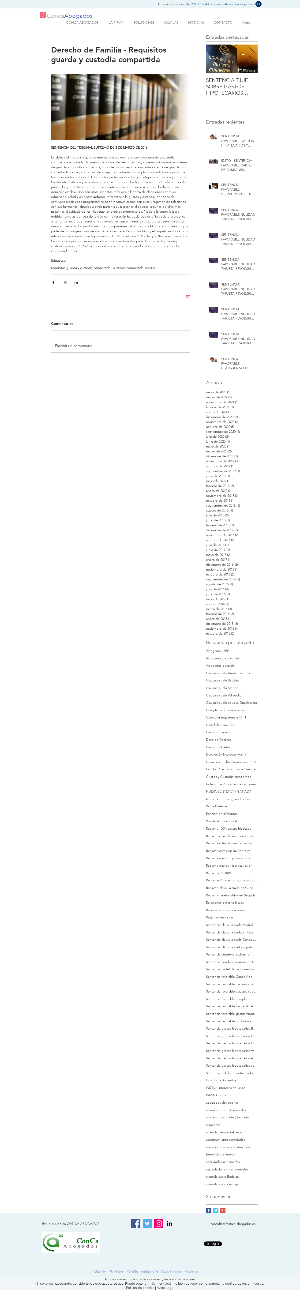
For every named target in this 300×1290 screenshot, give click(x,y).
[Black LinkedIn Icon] (169, 1223)
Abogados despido (220, 665)
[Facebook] (135, 1223)
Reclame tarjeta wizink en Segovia (230, 895)
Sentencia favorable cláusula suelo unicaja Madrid (232, 991)
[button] (258, 4)
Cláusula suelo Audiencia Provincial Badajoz (232, 673)
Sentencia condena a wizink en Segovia (232, 962)
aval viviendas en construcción (228, 1147)
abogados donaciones (222, 1102)
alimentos (213, 1125)
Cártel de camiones (220, 725)
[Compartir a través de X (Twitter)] (65, 282)
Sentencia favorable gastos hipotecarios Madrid (232, 1014)
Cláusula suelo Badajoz (222, 680)
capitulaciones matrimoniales (227, 1169)
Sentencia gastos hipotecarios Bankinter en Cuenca (232, 1028)
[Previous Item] (213, 59)
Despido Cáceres (218, 739)
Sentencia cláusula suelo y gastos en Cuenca (232, 947)
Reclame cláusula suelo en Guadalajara (232, 888)
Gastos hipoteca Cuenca (237, 769)
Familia (211, 769)
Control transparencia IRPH (226, 717)
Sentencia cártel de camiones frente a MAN (232, 969)
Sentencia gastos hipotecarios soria (232, 1065)
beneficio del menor (221, 1154)
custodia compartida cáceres (134, 268)
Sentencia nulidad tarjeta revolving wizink (232, 1073)
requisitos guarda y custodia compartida (80, 268)
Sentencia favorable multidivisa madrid (232, 1021)
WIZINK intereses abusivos (225, 1088)
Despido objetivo (218, 747)
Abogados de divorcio (222, 658)
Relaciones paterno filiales (225, 902)
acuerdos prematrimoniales (226, 1110)
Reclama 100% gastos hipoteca (228, 828)
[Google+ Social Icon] (222, 1210)
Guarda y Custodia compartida (228, 777)
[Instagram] (158, 1223)
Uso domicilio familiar (221, 1080)
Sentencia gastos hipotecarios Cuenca (232, 1043)
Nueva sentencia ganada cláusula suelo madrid (232, 799)
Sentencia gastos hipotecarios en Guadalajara (232, 1058)
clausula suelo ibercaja (222, 1184)
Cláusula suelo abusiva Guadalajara (231, 702)
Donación (213, 762)
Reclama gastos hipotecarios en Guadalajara (232, 865)
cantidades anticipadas (223, 1162)
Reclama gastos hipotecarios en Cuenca (232, 858)
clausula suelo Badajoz (222, 1176)
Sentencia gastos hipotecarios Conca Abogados (232, 1036)
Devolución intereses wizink (226, 754)
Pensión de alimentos (221, 814)
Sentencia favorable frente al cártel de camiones (232, 1006)
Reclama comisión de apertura (228, 851)
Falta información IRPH (239, 762)
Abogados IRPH (217, 651)
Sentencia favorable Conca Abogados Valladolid (232, 976)
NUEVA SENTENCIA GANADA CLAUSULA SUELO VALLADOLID (232, 791)
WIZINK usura (216, 1095)
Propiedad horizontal (221, 821)
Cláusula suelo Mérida (222, 688)
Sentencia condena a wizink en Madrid (232, 954)
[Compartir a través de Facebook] (53, 282)
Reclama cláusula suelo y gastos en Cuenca (232, 843)
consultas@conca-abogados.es (233, 4)
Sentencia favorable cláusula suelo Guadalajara (232, 984)
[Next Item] (250, 59)
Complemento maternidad (225, 710)
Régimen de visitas (219, 917)
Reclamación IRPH (219, 873)
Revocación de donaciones (225, 910)
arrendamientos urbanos (224, 1132)
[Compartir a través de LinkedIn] (76, 282)
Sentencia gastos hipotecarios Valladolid (232, 1051)
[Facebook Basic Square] (208, 1210)
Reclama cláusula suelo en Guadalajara (232, 836)
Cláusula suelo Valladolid (224, 695)
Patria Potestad (217, 806)
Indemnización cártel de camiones (231, 784)
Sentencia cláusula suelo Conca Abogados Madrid (232, 939)
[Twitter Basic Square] (215, 1210)
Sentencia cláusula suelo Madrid (229, 925)
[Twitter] (147, 1223)
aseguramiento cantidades (225, 1139)
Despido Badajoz (218, 732)
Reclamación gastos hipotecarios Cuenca (232, 880)
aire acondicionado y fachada (227, 1117)
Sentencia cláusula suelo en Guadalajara (232, 932)
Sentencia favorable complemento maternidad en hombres (232, 999)
